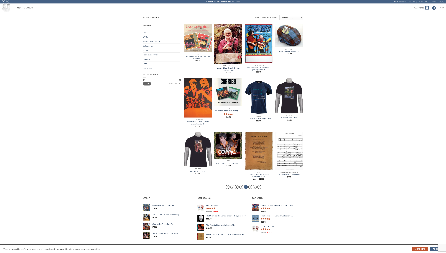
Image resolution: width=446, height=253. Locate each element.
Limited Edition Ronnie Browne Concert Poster (228, 69)
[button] (421, 8)
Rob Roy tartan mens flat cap (289, 51)
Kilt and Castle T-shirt (289, 118)
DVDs (145, 37)
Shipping (441, 2)
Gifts (145, 64)
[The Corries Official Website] (7, 7)
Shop (19, 8)
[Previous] (228, 187)
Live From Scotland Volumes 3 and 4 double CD (197, 57)
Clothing (146, 59)
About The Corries (400, 2)
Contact (433, 2)
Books (145, 50)
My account (28, 8)
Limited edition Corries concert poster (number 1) (198, 123)
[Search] (434, 8)
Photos (420, 2)
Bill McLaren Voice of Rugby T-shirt (258, 119)
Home (146, 17)
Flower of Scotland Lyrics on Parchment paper (259, 175)
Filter (147, 84)
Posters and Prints (150, 55)
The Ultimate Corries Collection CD (228, 163)
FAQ (426, 2)
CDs (144, 32)
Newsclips (412, 2)
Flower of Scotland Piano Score (289, 175)
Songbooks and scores (152, 41)
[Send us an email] (7, 1)
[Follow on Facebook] (3, 1)
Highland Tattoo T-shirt (198, 171)
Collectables (148, 46)
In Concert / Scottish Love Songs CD (228, 111)
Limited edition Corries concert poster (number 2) (258, 68)
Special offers (148, 68)
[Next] (259, 187)
